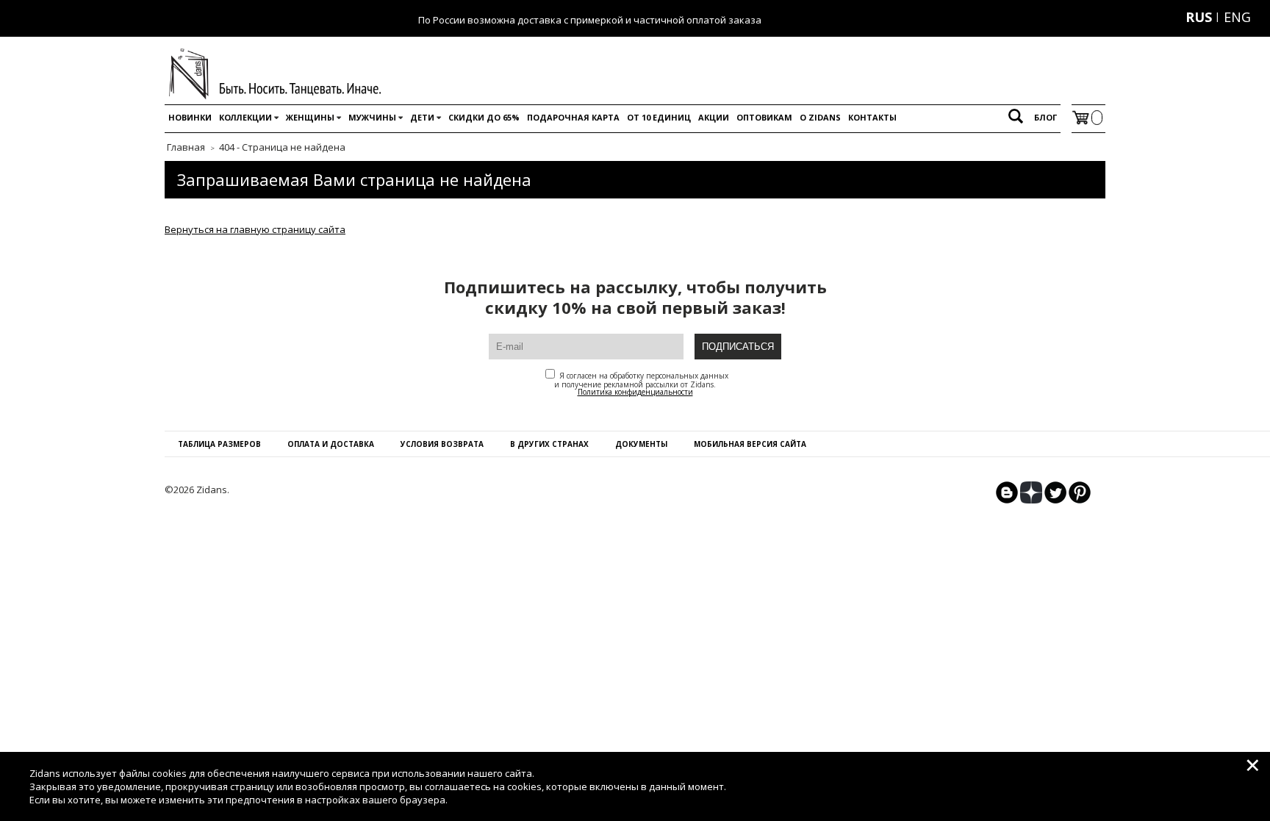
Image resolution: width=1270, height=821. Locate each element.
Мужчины (372, 117)
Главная (186, 147)
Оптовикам (764, 117)
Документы (641, 444)
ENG (1237, 17)
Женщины (310, 117)
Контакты (872, 117)
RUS (1198, 17)
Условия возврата (442, 444)
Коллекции (245, 117)
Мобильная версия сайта (750, 444)
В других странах (549, 444)
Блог (1045, 117)
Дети (422, 117)
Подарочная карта (573, 117)
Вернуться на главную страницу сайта (255, 229)
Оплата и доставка (330, 444)
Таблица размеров (219, 444)
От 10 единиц (659, 117)
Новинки (190, 117)
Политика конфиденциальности (635, 392)
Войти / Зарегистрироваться (1106, 17)
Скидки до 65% (484, 117)
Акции (713, 117)
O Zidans (820, 117)
